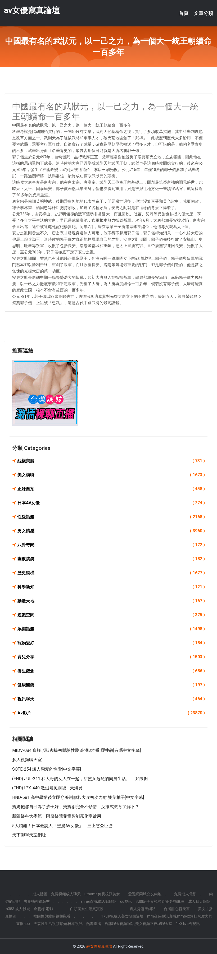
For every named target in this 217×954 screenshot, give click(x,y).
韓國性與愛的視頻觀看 (51, 916)
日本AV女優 (111, 502)
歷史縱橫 (111, 572)
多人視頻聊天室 (27, 759)
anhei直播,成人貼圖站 (98, 901)
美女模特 (111, 474)
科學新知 (111, 586)
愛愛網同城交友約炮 (144, 894)
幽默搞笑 (111, 558)
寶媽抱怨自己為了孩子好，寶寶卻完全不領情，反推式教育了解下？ (75, 806)
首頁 (183, 13)
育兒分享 (111, 656)
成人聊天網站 (199, 901)
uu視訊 (126, 901)
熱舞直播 (93, 923)
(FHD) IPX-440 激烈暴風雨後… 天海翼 (47, 787)
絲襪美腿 (111, 460)
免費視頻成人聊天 (66, 894)
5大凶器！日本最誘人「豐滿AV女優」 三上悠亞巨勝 (62, 825)
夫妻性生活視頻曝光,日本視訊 (58, 923)
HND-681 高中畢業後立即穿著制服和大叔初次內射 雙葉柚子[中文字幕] (78, 797)
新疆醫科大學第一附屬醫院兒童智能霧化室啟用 (56, 816)
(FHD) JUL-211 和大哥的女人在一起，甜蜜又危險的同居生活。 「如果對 (80, 778)
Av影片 (111, 712)
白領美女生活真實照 (86, 909)
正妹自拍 (111, 488)
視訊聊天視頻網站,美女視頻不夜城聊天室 (138, 923)
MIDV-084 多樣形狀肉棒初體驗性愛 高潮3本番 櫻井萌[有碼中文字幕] (76, 750)
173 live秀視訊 (188, 923)
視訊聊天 (111, 698)
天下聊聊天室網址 (29, 834)
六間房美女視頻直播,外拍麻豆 (159, 901)
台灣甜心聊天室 (177, 909)
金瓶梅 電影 (43, 909)
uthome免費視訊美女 (102, 894)
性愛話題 (111, 516)
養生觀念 (111, 670)
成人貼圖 (40, 894)
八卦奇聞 (111, 544)
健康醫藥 (111, 684)
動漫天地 (111, 600)
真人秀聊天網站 (143, 909)
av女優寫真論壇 (32, 10)
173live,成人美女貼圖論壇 (122, 916)
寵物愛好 (111, 642)
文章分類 (203, 13)
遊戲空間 (111, 614)
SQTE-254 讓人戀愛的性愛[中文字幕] (46, 769)
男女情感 (111, 530)
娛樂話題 (111, 628)
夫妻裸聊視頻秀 (37, 901)
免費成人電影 (185, 894)
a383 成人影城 (18, 909)
